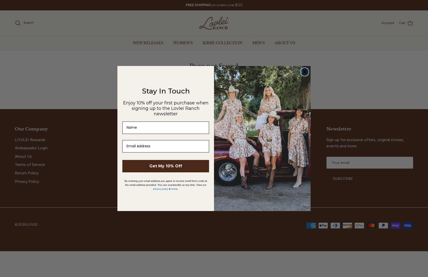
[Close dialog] (305, 72)
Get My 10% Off (165, 166)
